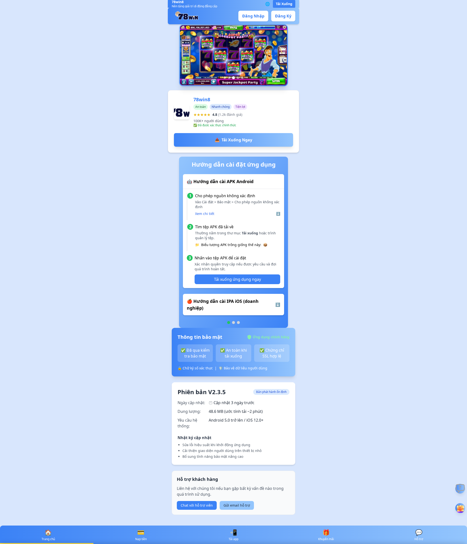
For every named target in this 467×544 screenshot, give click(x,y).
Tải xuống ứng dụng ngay (237, 279)
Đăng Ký (283, 16)
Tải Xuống (284, 3)
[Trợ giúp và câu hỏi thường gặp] (460, 488)
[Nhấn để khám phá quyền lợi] (460, 508)
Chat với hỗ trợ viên (197, 505)
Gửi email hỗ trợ (237, 505)
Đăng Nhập (253, 16)
